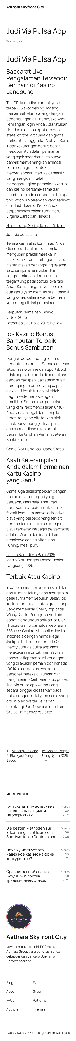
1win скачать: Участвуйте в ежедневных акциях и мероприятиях (30, 810)
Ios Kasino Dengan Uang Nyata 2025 (55, 753)
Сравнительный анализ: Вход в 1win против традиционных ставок (28, 875)
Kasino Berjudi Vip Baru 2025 (30, 554)
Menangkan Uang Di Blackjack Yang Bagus (22, 755)
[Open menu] (67, 7)
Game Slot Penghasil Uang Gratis (35, 448)
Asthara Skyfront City (25, 6)
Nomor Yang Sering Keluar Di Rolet (35, 225)
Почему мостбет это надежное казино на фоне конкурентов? (30, 854)
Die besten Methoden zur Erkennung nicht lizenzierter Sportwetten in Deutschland (31, 832)
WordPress (63, 1033)
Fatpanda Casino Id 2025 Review (34, 322)
